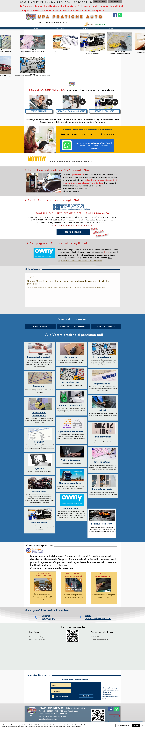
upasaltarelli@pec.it (71, 711)
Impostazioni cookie (123, 726)
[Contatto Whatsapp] (120, 15)
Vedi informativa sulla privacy (72, 727)
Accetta (136, 726)
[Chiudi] (142, 725)
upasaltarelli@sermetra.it (99, 639)
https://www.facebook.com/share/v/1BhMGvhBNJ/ (80, 260)
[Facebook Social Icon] (115, 15)
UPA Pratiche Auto (70, 16)
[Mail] (79, 617)
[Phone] (36, 617)
